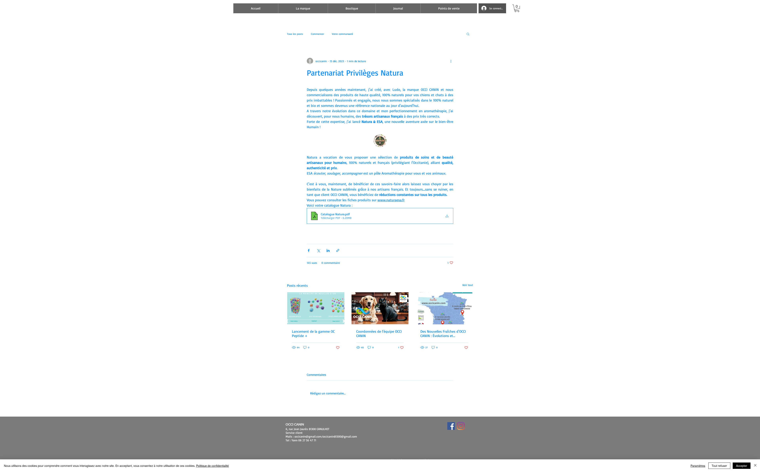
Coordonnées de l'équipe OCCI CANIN (379, 333)
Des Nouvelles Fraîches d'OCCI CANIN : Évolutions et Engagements (443, 333)
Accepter (741, 466)
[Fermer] (755, 466)
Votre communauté (342, 33)
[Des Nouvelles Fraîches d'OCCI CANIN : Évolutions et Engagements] (444, 308)
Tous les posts (295, 33)
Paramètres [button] (698, 466)
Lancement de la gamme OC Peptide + (313, 333)
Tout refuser (719, 466)
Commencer (317, 33)
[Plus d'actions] (450, 61)
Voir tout (467, 285)
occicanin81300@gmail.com (340, 436)
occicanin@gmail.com (308, 436)
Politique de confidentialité (212, 466)
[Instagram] (461, 426)
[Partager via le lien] (338, 250)
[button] (516, 8)
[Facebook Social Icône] (451, 426)
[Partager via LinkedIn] (328, 250)
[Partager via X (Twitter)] (318, 250)
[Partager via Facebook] (309, 250)
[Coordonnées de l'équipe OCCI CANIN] (380, 308)
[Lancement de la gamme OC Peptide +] (315, 308)
